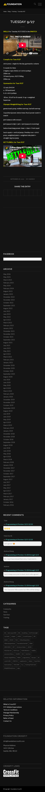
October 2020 (8, 371)
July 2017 (6, 482)
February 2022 (8, 325)
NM (23, 654)
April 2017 (7, 491)
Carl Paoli (6, 636)
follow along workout (9, 643)
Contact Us (7, 721)
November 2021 (9, 334)
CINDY (19, 636)
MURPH (18, 654)
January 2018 (8, 465)
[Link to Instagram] (37, 788)
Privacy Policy (8, 715)
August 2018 (7, 445)
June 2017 (7, 485)
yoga (18, 668)
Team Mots (37, 661)
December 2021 (9, 331)
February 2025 (8, 283)
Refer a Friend (8, 718)
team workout (8, 664)
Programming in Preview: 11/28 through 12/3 (22, 555)
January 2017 (8, 499)
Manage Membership (11, 713)
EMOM (11, 640)
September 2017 (9, 476)
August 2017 (7, 479)
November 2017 (9, 471)
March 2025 (7, 280)
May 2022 (7, 317)
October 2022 (8, 303)
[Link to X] (40, 788)
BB (19, 633)
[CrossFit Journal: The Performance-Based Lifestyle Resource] (11, 776)
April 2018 (7, 456)
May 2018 (7, 454)
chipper (13, 636)
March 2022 (7, 323)
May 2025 (7, 277)
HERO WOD (7, 647)
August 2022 (7, 308)
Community (7, 609)
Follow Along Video (25, 640)
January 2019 (8, 431)
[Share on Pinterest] (18, 193)
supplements (23, 661)
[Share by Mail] (39, 193)
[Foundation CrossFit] (18, 4)
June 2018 (7, 451)
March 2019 (7, 425)
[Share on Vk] (31, 193)
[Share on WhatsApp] (14, 193)
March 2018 (7, 459)
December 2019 (9, 399)
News (5, 612)
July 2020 (6, 380)
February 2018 (8, 462)
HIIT (14, 647)
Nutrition (6, 615)
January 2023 (8, 294)
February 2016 (8, 505)
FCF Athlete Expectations (12, 707)
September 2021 (9, 340)
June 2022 (7, 314)
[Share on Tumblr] (27, 193)
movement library (9, 654)
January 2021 (8, 362)
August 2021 (7, 342)
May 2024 (7, 285)
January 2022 (8, 328)
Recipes (34, 657)
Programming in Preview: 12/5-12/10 (19, 524)
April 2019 (7, 422)
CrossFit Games (27, 636)
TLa (22, 664)
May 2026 (7, 274)
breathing (24, 633)
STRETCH (15, 661)
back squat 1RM (12, 633)
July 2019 (6, 414)
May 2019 (7, 419)
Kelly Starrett (8, 650)
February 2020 (8, 394)
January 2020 (8, 397)
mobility (34, 650)
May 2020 (7, 385)
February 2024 (8, 288)
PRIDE (19, 657)
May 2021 (7, 351)
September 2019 (9, 408)
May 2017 (7, 488)
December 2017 (9, 468)
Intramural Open (21, 647)
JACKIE (30, 647)
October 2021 (8, 337)
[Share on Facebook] (5, 193)
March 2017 (7, 494)
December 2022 (9, 297)
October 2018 (8, 439)
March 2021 (7, 357)
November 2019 (9, 402)
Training (6, 617)
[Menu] (39, 4)
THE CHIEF (16, 664)
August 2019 (7, 411)
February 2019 (8, 428)
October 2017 (8, 474)
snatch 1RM (7, 661)
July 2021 (6, 345)
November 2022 (9, 300)
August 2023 (7, 291)
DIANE (6, 640)
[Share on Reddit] (35, 193)
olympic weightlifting (9, 657)
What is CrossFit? (9, 704)
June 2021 (7, 348)
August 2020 (7, 377)
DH (34, 636)
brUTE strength (33, 633)
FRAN (31, 643)
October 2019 (8, 405)
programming (26, 657)
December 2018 (9, 434)
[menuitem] (34, 4)
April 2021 (7, 354)
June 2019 (7, 417)
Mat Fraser (16, 650)
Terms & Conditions (10, 710)
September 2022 (9, 305)
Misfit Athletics (25, 650)
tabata (30, 661)
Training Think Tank (30, 664)
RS (38, 657)
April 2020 (7, 388)
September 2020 (9, 374)
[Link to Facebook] (33, 788)
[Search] (34, 4)
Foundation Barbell (22, 643)
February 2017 (8, 496)
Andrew (31, 179)
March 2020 (7, 391)
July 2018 (6, 448)
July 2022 (6, 311)
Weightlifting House (9, 668)
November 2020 (9, 368)
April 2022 (7, 320)
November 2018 (9, 437)
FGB (16, 640)
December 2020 (9, 365)
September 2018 (9, 442)
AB (5, 633)
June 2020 (7, 382)
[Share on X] (10, 193)
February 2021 (8, 360)
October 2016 (8, 502)
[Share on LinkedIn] (23, 193)
